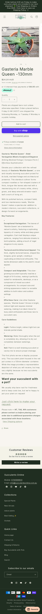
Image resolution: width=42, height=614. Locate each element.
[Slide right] (25, 64)
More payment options (21, 136)
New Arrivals (9, 506)
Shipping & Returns (11, 545)
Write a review (21, 462)
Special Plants (10, 501)
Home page (9, 535)
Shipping (14, 82)
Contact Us (8, 540)
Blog (6, 555)
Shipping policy (28, 606)
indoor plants (9, 511)
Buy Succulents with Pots (14, 550)
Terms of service (15, 606)
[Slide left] (16, 64)
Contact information (14, 609)
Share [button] (6, 428)
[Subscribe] (35, 574)
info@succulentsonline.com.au (23, 483)
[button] (4, 16)
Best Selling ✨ (10, 516)
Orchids (7, 521)
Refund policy (30, 603)
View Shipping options (12, 421)
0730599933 (16, 480)
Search (7, 560)
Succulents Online (20, 600)
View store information (13, 148)
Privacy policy (19, 603)
